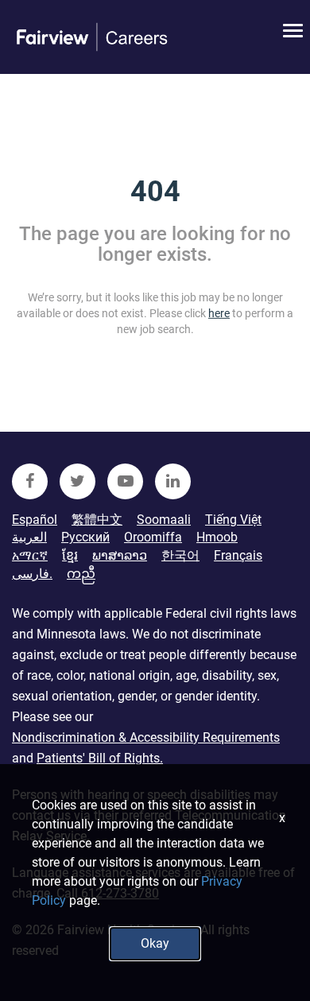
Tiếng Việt (233, 519)
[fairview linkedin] (173, 481)
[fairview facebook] (30, 481)
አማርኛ (30, 555)
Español (34, 519)
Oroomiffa (153, 537)
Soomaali (164, 519)
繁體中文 (97, 519)
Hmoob (217, 537)
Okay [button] (155, 943)
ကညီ (81, 573)
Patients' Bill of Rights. (100, 758)
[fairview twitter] (77, 481)
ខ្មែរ (70, 555)
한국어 (180, 555)
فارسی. (32, 573)
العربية (29, 537)
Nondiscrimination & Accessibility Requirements (146, 737)
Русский (85, 537)
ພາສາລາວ (119, 555)
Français (238, 555)
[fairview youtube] (125, 481)
